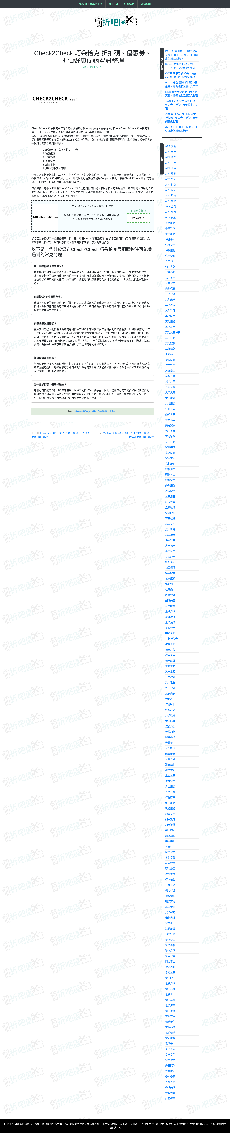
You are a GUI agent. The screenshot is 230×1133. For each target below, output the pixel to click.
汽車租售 (170, 682)
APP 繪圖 (170, 190)
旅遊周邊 (170, 611)
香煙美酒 (170, 1087)
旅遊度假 (170, 617)
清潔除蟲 (170, 721)
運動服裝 (170, 928)
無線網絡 (170, 731)
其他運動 (170, 338)
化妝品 (85, 411)
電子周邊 (170, 983)
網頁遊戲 (170, 824)
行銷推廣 (170, 885)
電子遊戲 (170, 1011)
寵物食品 (170, 480)
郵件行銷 (170, 934)
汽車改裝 (170, 677)
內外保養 (78, 411)
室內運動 (170, 442)
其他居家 (170, 305)
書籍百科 (170, 633)
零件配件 (170, 978)
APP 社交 (170, 184)
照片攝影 (170, 737)
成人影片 (170, 529)
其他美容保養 (172, 332)
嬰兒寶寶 (170, 425)
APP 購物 (170, 195)
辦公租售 (170, 923)
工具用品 (170, 496)
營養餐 (169, 742)
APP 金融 (170, 206)
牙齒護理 (170, 748)
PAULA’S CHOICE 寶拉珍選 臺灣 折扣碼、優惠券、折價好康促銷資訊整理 (181, 55)
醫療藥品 (170, 939)
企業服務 (170, 234)
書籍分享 (170, 628)
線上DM (113, 4)
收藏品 (169, 589)
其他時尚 (170, 316)
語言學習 (170, 907)
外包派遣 (170, 387)
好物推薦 (129, 4)
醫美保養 (170, 956)
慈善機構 (170, 518)
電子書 (169, 994)
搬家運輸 (170, 578)
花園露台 (170, 863)
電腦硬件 (170, 1021)
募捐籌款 (170, 348)
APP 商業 (170, 152)
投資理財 (170, 556)
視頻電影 (170, 896)
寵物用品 (170, 469)
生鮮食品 (170, 781)
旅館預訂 (170, 622)
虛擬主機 (170, 874)
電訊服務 (170, 1038)
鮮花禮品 (170, 1098)
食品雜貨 (170, 1060)
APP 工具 (170, 162)
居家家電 (170, 491)
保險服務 (170, 250)
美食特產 (170, 846)
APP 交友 (170, 146)
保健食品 (170, 245)
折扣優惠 (170, 562)
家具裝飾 (170, 447)
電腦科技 (170, 1027)
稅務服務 (170, 808)
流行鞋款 (170, 710)
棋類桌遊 (170, 644)
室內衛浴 (170, 436)
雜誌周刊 (170, 967)
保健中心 (170, 239)
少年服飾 (170, 485)
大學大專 (170, 392)
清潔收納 (170, 715)
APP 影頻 (170, 168)
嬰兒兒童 (170, 420)
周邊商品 (170, 370)
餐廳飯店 (170, 1071)
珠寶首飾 (170, 759)
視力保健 (170, 890)
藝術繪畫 (170, 868)
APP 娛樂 (170, 157)
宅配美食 (170, 431)
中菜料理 (170, 228)
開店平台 (170, 961)
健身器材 (170, 272)
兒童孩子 (170, 277)
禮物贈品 (170, 797)
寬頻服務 (170, 463)
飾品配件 (170, 1065)
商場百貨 (170, 376)
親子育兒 (170, 901)
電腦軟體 (170, 1032)
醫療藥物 (170, 945)
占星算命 (170, 365)
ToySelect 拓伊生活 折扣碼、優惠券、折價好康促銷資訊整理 (181, 105)
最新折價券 (102, 411)
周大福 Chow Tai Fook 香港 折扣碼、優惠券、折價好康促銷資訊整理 (181, 118)
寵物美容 (170, 474)
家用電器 (170, 458)
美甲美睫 (170, 841)
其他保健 (170, 294)
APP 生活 (170, 179)
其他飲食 (170, 343)
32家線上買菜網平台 (90, 4)
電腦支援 (170, 1016)
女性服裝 (93, 411)
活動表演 (170, 699)
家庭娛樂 (170, 452)
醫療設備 (170, 950)
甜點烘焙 (170, 770)
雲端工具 (170, 972)
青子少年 (170, 1049)
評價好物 (146, 4)
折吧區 (7, 1124)
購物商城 (170, 917)
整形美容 (170, 600)
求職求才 (170, 666)
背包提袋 (170, 857)
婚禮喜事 (170, 414)
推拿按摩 (170, 573)
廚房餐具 (170, 502)
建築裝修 (170, 507)
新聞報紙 (170, 606)
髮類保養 (170, 1093)
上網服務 (170, 223)
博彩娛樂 (170, 359)
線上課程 (170, 835)
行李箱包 (170, 879)
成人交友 (170, 524)
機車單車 (170, 655)
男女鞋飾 (170, 792)
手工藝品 (170, 551)
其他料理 (170, 310)
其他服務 (170, 321)
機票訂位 (170, 649)
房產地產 (170, 545)
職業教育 (170, 852)
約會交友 (170, 814)
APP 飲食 (170, 212)
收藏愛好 (170, 595)
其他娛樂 (170, 299)
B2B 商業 (170, 217)
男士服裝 (111, 411)
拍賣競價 (170, 567)
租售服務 (170, 803)
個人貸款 (170, 266)
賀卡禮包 (170, 912)
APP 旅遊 (170, 173)
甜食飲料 (170, 764)
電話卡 (169, 1043)
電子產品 (170, 1005)
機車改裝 (170, 660)
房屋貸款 (170, 540)
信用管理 (170, 255)
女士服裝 (170, 398)
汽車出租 (170, 671)
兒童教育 (170, 283)
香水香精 (170, 1082)
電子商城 (170, 989)
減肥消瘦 (170, 726)
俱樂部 (169, 261)
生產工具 (170, 775)
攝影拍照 (170, 584)
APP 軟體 (170, 201)
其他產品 (170, 327)
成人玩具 (170, 535)
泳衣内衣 (170, 693)
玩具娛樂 (170, 753)
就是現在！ (138, 218)
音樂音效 (170, 1054)
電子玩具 (170, 1000)
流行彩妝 (170, 704)
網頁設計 (170, 819)
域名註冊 (170, 381)
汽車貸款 (170, 688)
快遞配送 (170, 513)
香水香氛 (170, 1076)
